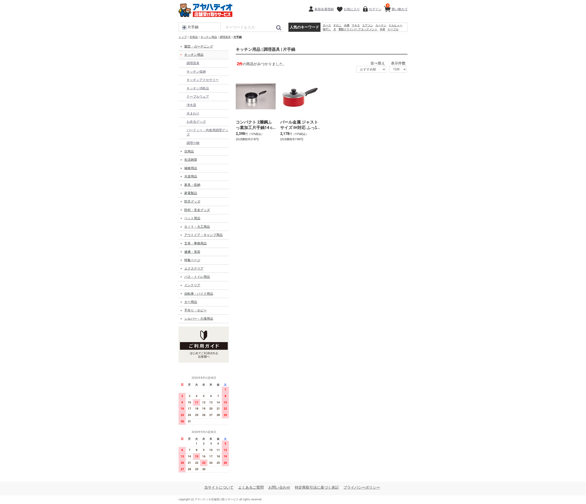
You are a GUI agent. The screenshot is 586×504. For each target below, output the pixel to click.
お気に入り (352, 9)
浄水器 (191, 105)
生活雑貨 (190, 159)
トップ (183, 37)
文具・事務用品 (195, 243)
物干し (327, 29)
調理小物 (193, 143)
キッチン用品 (209, 37)
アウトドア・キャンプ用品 (203, 235)
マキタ (356, 25)
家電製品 (190, 193)
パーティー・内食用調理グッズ (207, 132)
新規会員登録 (324, 9)
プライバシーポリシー (361, 487)
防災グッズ (192, 201)
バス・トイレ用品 (197, 277)
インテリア (192, 285)
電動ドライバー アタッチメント (357, 29)
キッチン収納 (196, 71)
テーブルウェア (198, 96)
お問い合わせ (279, 487)
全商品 (194, 37)
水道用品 (190, 176)
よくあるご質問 (251, 487)
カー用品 (190, 302)
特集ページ (192, 260)
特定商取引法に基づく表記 (317, 487)
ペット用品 (192, 218)
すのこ (337, 25)
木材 (382, 29)
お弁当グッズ (196, 121)
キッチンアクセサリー (203, 80)
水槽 (346, 25)
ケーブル (393, 29)
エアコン (367, 25)
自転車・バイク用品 (198, 293)
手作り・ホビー (195, 310)
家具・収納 (192, 185)
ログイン (375, 9)
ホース (327, 25)
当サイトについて (218, 487)
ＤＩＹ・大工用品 (197, 226)
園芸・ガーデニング (198, 46)
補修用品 (190, 168)
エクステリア (193, 268)
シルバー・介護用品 (198, 318)
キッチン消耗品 (198, 88)
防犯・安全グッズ (197, 210)
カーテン (380, 25)
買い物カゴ (397, 7)
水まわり (193, 113)
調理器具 (225, 37)
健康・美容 (192, 252)
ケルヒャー (395, 25)
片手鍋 (237, 37)
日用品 (189, 151)
